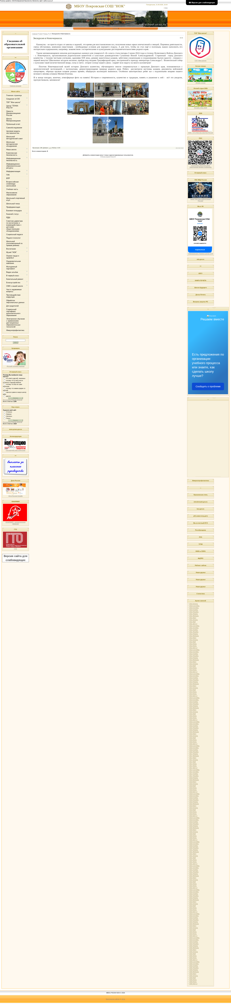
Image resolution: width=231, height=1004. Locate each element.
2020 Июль (193, 838)
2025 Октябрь (194, 964)
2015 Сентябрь (194, 722)
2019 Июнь (193, 812)
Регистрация (105, 156)
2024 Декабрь (194, 944)
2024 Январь (193, 922)
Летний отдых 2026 (200, 108)
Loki (50, 148)
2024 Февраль (194, 924)
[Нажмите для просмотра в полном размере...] (80, 97)
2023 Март (192, 902)
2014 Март (192, 686)
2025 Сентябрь (194, 962)
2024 (40, 34)
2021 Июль (193, 862)
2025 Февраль (194, 948)
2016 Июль (193, 742)
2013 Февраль (194, 660)
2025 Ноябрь (193, 966)
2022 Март (192, 878)
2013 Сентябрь (194, 674)
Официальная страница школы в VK (200, 253)
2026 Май (192, 978)
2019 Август (193, 816)
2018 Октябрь (194, 796)
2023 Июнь (193, 908)
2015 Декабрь (194, 728)
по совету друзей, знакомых (15, 378)
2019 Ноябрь (193, 822)
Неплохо (9, 416)
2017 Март (192, 758)
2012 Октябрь (194, 652)
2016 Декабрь (194, 752)
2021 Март (192, 854)
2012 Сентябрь (194, 650)
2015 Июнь (193, 716)
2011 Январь (193, 614)
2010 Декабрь (194, 612)
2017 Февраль (194, 756)
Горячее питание (15, 86)
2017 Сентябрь (194, 770)
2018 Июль (193, 790)
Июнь (46, 34)
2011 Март (192, 618)
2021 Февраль (194, 852)
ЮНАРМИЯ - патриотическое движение (16, 523)
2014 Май (192, 690)
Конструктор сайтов (112, 999)
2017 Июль (193, 766)
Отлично (9, 412)
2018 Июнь (193, 788)
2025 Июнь (193, 956)
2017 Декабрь (194, 776)
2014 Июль (193, 694)
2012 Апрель (193, 640)
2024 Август (193, 936)
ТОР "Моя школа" (201, 60)
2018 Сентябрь (194, 794)
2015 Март (192, 710)
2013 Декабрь (194, 680)
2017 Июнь (193, 764)
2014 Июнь (193, 692)
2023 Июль (193, 910)
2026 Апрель (193, 976)
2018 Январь (193, 778)
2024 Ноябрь (193, 942)
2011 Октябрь (194, 628)
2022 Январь (193, 874)
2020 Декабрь (194, 848)
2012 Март (192, 638)
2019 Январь (193, 802)
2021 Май (192, 858)
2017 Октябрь (194, 772)
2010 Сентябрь (194, 606)
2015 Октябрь (194, 724)
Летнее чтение (200, 83)
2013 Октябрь (194, 676)
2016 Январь (193, 730)
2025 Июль (193, 958)
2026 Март (192, 974)
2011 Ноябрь (193, 630)
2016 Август (193, 744)
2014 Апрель (193, 688)
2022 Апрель (193, 880)
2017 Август (193, 768)
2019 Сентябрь (194, 818)
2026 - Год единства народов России (200, 132)
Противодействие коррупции (15, 450)
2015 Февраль (194, 708)
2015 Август (193, 720)
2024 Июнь (193, 932)
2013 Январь (193, 658)
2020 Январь (193, 826)
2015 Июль (193, 718)
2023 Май (192, 906)
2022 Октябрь (194, 892)
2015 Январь (193, 706)
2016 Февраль (194, 732)
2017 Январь (193, 754)
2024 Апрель (193, 928)
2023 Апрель (193, 904)
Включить (35, 1)
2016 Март (192, 734)
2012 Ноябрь (193, 654)
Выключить (28, 1)
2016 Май (192, 738)
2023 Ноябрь (193, 918)
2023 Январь (193, 898)
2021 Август (193, 864)
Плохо (8, 418)
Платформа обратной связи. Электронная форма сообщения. (200, 166)
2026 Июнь (193, 980)
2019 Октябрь (194, 820)
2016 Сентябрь (194, 746)
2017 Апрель (193, 760)
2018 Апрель (193, 784)
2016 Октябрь (194, 748)
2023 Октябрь (194, 916)
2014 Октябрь (194, 700)
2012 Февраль (194, 636)
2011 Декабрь (193, 632)
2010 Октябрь (194, 608)
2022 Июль (193, 886)
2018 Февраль (194, 780)
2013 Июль (193, 670)
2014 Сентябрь (194, 698)
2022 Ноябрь (193, 894)
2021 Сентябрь (194, 866)
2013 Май (192, 666)
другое (8, 396)
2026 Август (193, 984)
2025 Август (193, 960)
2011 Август (193, 624)
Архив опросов (17, 400)
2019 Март (192, 806)
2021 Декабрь (194, 872)
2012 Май (192, 642)
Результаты (7, 400)
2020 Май (192, 834)
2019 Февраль (194, 804)
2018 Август (193, 792)
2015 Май (192, 714)
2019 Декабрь (194, 824)
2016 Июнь (193, 740)
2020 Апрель (193, 832)
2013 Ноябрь (193, 678)
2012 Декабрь (194, 656)
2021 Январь (193, 850)
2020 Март (192, 830)
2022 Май (192, 882)
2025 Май (192, 954)
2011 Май (192, 622)
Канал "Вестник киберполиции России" (200, 200)
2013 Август (193, 672)
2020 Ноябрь (193, 846)
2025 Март (192, 950)
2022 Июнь (193, 884)
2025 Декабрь (194, 968)
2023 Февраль (194, 900)
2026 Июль (193, 982)
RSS (166, 8)
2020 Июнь (193, 836)
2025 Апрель (193, 952)
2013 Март (192, 662)
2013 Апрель (193, 664)
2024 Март (192, 926)
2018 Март (192, 782)
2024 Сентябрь (194, 938)
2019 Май (192, 810)
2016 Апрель (193, 736)
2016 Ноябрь (193, 750)
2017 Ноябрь (193, 774)
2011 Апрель (193, 620)
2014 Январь (193, 682)
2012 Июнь (193, 644)
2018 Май (192, 786)
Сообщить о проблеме (208, 386)
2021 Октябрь (194, 868)
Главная (115, 28)
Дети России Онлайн (15, 496)
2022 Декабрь (194, 896)
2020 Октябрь (194, 844)
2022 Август (193, 888)
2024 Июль (193, 934)
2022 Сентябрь (194, 890)
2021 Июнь (193, 860)
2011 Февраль (194, 616)
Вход (113, 156)
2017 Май (192, 762)
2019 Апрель (193, 808)
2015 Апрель (193, 712)
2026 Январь (193, 970)
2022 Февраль (194, 876)
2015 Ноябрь (193, 726)
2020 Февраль (194, 828)
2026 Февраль (194, 972)
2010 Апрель (193, 604)
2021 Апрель (193, 856)
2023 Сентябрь (194, 914)
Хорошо (8, 414)
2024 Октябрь (194, 940)
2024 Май (192, 930)
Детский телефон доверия (15, 366)
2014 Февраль (194, 684)
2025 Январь (193, 946)
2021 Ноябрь (193, 870)
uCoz (123, 999)
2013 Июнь (193, 668)
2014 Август (193, 696)
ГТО (15, 549)
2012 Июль (193, 646)
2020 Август (193, 840)
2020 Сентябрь (194, 842)
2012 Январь (193, 634)
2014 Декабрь (194, 704)
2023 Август (193, 912)
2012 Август (193, 648)
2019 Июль (193, 814)
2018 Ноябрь (193, 798)
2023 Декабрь (194, 920)
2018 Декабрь (194, 800)
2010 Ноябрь (193, 610)
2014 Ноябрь (193, 702)
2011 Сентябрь (194, 626)
